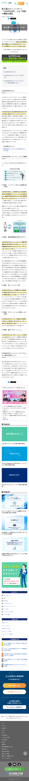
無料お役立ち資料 (5, 751)
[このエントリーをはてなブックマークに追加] (8, 18)
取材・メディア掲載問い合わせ (8, 756)
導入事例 (3, 728)
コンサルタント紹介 (6, 737)
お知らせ (3, 742)
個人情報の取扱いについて (7, 746)
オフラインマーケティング (10, 606)
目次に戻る (25, 756)
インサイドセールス (8, 603)
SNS (5, 598)
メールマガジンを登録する (14, 707)
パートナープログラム (6, 758)
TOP (3, 723)
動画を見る (5, 419)
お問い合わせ (4, 749)
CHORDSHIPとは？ (10, 72)
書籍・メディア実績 (5, 753)
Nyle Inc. (13, 779)
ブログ (3, 730)
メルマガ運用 (7, 614)
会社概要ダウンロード (14, 692)
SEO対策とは (4, 735)
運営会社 (3, 744)
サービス (3, 726)
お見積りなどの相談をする (14, 769)
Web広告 (6, 600)
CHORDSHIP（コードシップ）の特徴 (14, 76)
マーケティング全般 (8, 611)
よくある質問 (4, 739)
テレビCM (6, 609)
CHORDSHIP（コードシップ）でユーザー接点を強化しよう (14, 82)
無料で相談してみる (14, 685)
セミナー (3, 732)
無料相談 (21, 3)
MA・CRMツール (7, 595)
